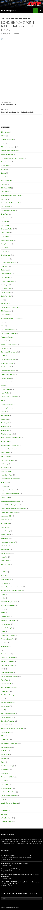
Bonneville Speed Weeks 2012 (11, 195)
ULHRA (3, 780)
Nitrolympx (4, 583)
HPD (2, 400)
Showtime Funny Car (8, 721)
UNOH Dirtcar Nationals (9, 795)
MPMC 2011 (5, 561)
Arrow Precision (6, 162)
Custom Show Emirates (8, 262)
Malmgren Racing (6, 520)
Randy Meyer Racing (7, 665)
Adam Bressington (7, 139)
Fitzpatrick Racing (7, 337)
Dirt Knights (5, 285)
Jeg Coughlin (5, 423)
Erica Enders (5, 311)
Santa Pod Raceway (7, 702)
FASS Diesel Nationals (8, 329)
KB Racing (4, 464)
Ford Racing (5, 348)
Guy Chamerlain (6, 367)
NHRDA (3, 575)
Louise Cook (5, 497)
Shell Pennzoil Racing (8, 713)
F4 (2, 322)
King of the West (6, 475)
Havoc (3, 385)
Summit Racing (6, 747)
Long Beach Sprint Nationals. (10, 493)
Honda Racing (5, 389)
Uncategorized (6, 788)
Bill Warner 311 (6, 188)
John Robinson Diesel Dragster (11, 438)
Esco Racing (5, 315)
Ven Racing (4, 810)
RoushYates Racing (7, 695)
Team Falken (5, 754)
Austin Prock (5, 165)
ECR (2, 300)
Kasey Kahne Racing (7, 460)
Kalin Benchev (5, 452)
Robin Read (4, 680)
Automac (4, 169)
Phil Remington (6, 624)
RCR (2, 669)
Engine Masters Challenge (9, 307)
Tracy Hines (5, 769)
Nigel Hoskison (6, 579)
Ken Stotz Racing (6, 471)
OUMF (3, 613)
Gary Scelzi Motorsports (9, 352)
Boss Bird (4, 199)
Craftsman (4, 251)
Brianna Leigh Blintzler (8, 210)
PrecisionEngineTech (8, 639)
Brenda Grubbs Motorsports (10, 203)
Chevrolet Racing (6, 229)
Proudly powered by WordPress (10, 907)
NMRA (3, 598)
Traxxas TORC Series (8, 777)
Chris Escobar (5, 233)
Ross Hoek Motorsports (9, 687)
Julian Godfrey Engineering (10, 445)
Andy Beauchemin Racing (9, 150)
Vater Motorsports (7, 807)
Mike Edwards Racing (8, 542)
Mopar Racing (5, 553)
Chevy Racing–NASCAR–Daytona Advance (15, 869)
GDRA (3, 356)
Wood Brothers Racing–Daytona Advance (14, 863)
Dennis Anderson (6, 274)
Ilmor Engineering (7, 408)
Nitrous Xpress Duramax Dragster (12, 587)
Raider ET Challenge (7, 661)
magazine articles (6, 516)
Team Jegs (4, 758)
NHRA (3, 572)
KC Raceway (5, 467)
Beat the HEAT (6, 180)
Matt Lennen (5, 527)
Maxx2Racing (5, 531)
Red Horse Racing (7, 672)
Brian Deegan (5, 206)
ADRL (3, 143)
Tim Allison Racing (7, 766)
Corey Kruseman (6, 244)
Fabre (3, 326)
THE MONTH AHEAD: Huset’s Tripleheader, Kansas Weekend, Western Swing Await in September (18, 857)
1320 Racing (5, 132)
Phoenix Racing (6, 628)
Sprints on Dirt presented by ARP (12, 728)
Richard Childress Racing (9, 676)
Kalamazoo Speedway (8, 449)
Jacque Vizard (5, 415)
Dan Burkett (5, 266)
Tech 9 (3, 762)
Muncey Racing (6, 564)
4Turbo (3, 136)
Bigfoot (3, 184)
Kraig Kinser (5, 482)
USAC (3, 799)
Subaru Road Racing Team (9, 743)
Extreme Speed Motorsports (10, 318)
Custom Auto (5, 259)
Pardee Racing (5, 616)
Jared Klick (4, 419)
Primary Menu (40, 10)
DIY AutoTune (6, 288)
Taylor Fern (4, 751)
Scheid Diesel (5, 706)
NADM (3, 568)
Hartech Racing (6, 378)
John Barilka (5, 430)
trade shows (5, 773)
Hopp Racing (5, 393)
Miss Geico (4, 546)
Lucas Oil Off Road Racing (9, 512)
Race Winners (5, 654)
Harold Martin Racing (8, 374)
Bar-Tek (3, 177)
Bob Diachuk (5, 191)
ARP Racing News (8, 10)
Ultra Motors (5, 784)
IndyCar (3, 411)
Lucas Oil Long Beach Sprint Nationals (15, 19)
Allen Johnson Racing (8, 147)
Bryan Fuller (5, 214)
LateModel (4, 486)
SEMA (3, 710)
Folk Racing (4, 341)
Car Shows (4, 221)
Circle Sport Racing (7, 240)
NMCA (3, 594)
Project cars (5, 646)
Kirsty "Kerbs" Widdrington (10, 479)
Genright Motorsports (8, 359)
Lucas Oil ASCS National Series (11, 501)
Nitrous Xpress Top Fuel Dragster (12, 590)
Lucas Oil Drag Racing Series (10, 505)
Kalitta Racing (5, 456)
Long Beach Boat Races (8, 490)
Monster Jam (5, 549)
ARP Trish (16, 34)
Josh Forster (5, 441)
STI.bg (3, 736)
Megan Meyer (5, 534)
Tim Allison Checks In (8, 103)
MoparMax (4, 557)
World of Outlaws (7, 821)
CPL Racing (4, 247)
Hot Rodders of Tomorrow (9, 397)
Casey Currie (5, 225)
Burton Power (5, 218)
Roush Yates (5, 691)
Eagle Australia (6, 296)
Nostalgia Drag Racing (8, 605)
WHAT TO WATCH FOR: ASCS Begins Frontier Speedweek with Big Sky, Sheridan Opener (20, 883)
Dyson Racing (5, 292)
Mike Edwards (5, 538)
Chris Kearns (5, 236)
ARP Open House (7, 154)
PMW (3, 631)
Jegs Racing (5, 426)
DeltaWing (4, 270)
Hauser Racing (5, 382)
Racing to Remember (8, 657)
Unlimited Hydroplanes (8, 792)
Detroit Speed (5, 277)
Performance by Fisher (8, 620)
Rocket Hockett (6, 684)
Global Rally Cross (7, 363)
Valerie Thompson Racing (9, 803)
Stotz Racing (5, 739)
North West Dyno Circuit (9, 602)
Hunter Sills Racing (7, 404)
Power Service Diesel (8, 635)
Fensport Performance (8, 333)
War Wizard (4, 814)
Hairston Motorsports (8, 370)
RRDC (3, 698)
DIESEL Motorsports (8, 281)
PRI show (4, 643)
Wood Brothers (6, 818)
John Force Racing (7, 434)
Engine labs (4, 303)
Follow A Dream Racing (8, 344)
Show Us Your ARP (7, 717)
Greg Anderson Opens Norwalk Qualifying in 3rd (17, 111)
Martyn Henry (5, 523)
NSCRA (3, 609)
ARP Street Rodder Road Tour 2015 (12, 158)
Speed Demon (5, 725)
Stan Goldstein (6, 732)
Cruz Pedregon (6, 255)
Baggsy (3, 173)
